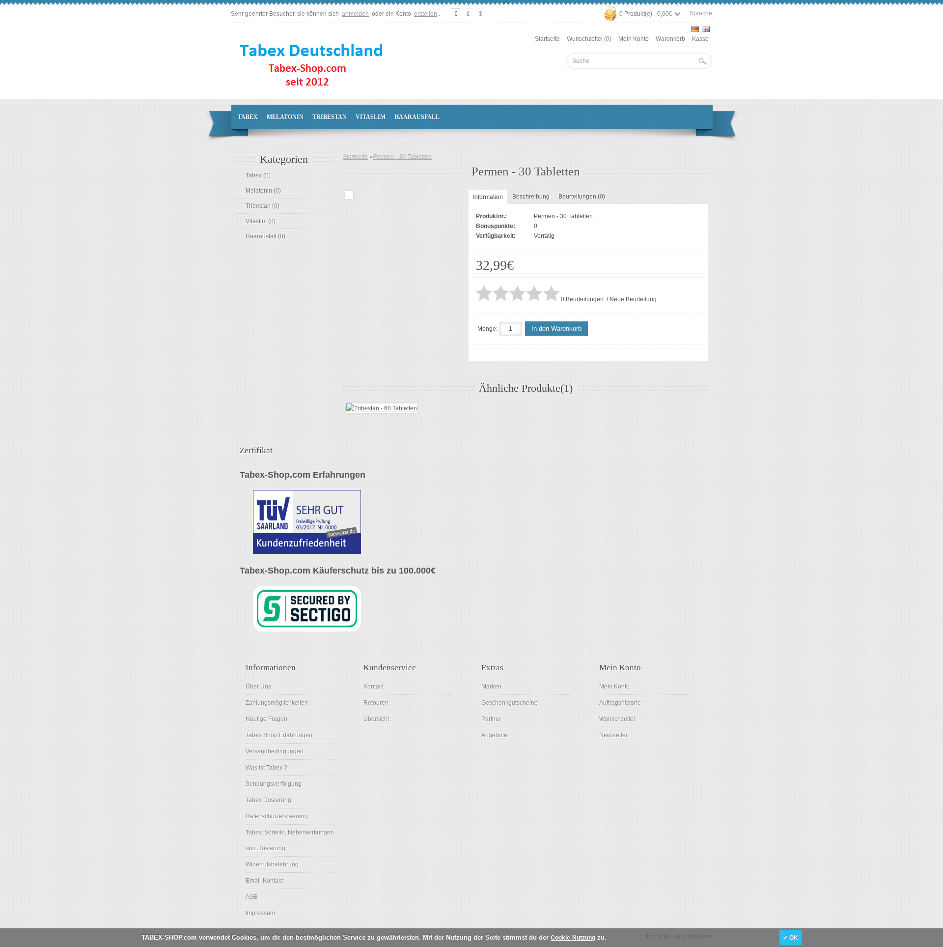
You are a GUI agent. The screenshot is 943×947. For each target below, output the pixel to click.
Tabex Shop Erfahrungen (279, 735)
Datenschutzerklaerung (277, 816)
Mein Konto (633, 38)
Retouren (375, 702)
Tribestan (329, 117)
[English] (706, 29)
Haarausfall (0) (265, 236)
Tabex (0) (258, 175)
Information (488, 197)
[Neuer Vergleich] (623, 328)
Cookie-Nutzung (573, 937)
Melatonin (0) (263, 190)
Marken (491, 686)
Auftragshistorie (620, 702)
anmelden (355, 13)
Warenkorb (670, 38)
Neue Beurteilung (633, 299)
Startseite (547, 38)
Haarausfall (417, 117)
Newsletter (613, 735)
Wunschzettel (617, 719)
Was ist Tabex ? (266, 767)
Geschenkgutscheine (509, 702)
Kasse (700, 38)
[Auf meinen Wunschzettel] (603, 328)
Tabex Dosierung (268, 800)
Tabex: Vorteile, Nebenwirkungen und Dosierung (290, 840)
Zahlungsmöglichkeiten (277, 702)
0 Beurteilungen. (583, 299)
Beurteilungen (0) (581, 196)
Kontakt (373, 686)
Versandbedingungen (275, 751)
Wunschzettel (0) (589, 38)
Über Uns (258, 686)
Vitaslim (371, 117)
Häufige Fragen (266, 719)
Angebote (494, 735)
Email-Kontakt (264, 880)
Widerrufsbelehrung (272, 864)
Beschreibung (531, 196)
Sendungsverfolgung (274, 783)
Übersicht (376, 719)
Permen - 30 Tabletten (402, 156)
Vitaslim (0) (261, 221)
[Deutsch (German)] (695, 29)
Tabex (248, 117)
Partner (491, 719)
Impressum (260, 913)
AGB (252, 896)
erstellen (425, 13)
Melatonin (285, 117)
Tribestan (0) (262, 205)
